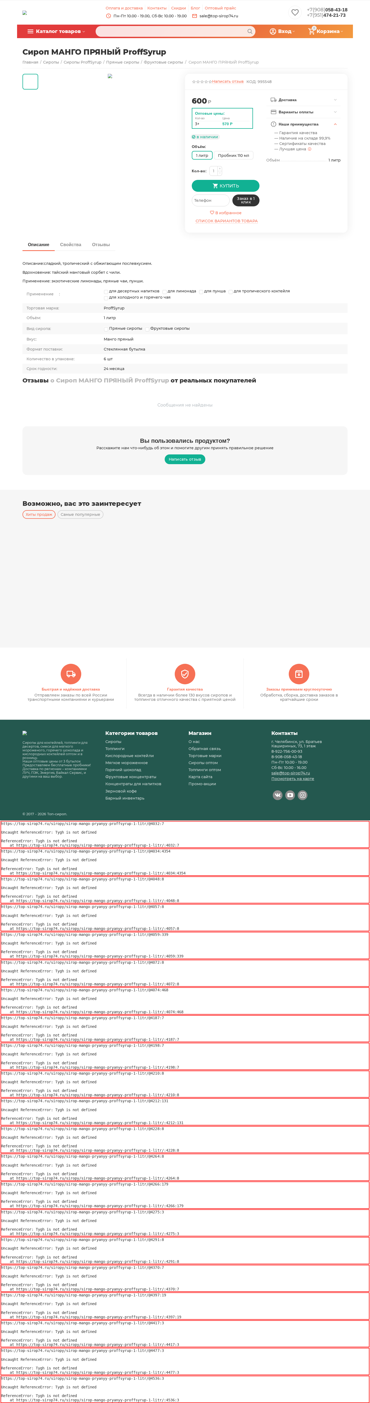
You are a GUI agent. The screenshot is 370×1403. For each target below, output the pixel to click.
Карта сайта (200, 776)
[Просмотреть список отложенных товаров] (295, 15)
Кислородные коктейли (129, 755)
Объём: (199, 146)
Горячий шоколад (123, 769)
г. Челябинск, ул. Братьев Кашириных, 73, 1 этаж (296, 743)
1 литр (202, 155)
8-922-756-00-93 (286, 751)
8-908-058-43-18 (286, 756)
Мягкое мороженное (126, 762)
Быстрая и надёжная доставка (71, 689)
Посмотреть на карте (292, 778)
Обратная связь (205, 748)
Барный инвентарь (124, 798)
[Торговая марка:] (258, 98)
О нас (194, 741)
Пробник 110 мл (233, 155)
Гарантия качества (185, 689)
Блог (195, 8)
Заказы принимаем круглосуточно (299, 689)
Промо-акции (202, 783)
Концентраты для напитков (133, 783)
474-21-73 (326, 15)
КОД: (251, 81)
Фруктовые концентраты (130, 776)
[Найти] (250, 31)
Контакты (156, 8)
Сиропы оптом (203, 762)
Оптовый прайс (220, 8)
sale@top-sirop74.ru (290, 773)
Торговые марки (205, 755)
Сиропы (113, 741)
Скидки (178, 8)
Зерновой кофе (121, 791)
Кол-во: (199, 171)
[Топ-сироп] (24, 12)
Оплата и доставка (124, 8)
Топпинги (115, 748)
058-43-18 (327, 9)
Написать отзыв (228, 82)
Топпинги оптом (205, 769)
